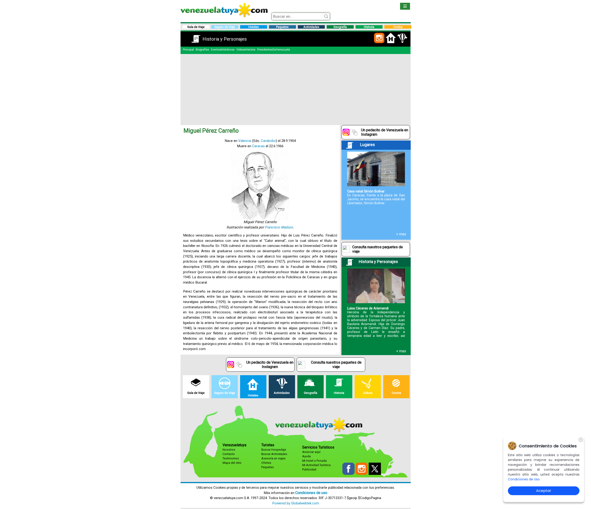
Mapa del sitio (232, 462)
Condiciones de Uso (524, 479)
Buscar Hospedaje (273, 449)
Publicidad (309, 469)
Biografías (202, 49)
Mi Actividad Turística (316, 465)
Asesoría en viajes (273, 458)
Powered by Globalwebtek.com (295, 503)
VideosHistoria (245, 49)
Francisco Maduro (279, 227)
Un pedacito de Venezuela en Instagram (384, 132)
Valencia (244, 141)
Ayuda (306, 456)
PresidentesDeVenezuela (273, 49)
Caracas (258, 146)
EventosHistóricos (223, 49)
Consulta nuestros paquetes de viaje (377, 249)
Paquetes (267, 467)
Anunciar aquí (311, 452)
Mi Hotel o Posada (314, 460)
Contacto (229, 454)
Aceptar (543, 490)
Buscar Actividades (274, 454)
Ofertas (266, 462)
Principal (188, 49)
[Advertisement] (296, 88)
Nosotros (229, 449)
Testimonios (231, 458)
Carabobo (268, 141)
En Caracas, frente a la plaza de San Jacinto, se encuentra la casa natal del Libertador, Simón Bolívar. (376, 197)
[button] (379, 42)
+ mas (401, 234)
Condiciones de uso (311, 493)
